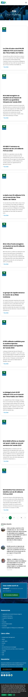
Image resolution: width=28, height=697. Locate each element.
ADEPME (4, 651)
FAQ (3, 620)
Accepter (4, 694)
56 (21, 517)
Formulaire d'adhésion (12, 595)
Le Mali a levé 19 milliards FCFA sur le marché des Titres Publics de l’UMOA (14, 197)
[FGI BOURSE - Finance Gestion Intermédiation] (4, 2)
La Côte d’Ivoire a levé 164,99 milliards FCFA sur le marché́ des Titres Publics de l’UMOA (13, 51)
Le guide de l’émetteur (7, 616)
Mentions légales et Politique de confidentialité (13, 627)
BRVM (3, 639)
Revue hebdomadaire (7, 624)
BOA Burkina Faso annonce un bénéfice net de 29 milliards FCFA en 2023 (14, 492)
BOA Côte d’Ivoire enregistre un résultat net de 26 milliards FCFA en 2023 (14, 246)
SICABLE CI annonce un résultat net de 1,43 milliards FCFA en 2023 (13, 149)
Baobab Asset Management (8, 637)
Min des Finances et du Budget (9, 647)
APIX (3, 654)
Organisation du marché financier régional (12, 614)
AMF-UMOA (4, 641)
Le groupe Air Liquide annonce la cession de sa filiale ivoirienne (14, 295)
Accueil (8, 14)
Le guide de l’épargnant (7, 618)
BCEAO (3, 643)
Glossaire (4, 622)
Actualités (4, 625)
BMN (3, 653)
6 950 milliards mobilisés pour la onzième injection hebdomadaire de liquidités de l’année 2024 (14, 344)
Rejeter (10, 694)
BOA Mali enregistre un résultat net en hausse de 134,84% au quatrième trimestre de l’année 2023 (12, 99)
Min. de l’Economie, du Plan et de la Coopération (13, 649)
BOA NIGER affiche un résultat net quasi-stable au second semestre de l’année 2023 (13, 443)
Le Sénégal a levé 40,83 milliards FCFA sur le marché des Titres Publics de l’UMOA (13, 394)
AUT (3, 645)
